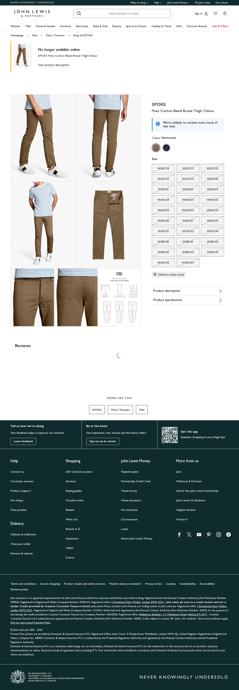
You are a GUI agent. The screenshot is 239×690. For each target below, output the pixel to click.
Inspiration (72, 538)
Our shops (16, 500)
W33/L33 (184, 190)
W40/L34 (185, 263)
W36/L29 (209, 211)
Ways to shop (138, 2)
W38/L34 (185, 253)
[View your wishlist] (215, 13)
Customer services (21, 481)
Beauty (116, 26)
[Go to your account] (206, 13)
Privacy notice (153, 583)
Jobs (178, 471)
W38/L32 (209, 242)
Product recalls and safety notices (84, 583)
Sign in (198, 13)
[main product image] (26, 56)
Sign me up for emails (102, 441)
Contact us (17, 471)
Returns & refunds (21, 553)
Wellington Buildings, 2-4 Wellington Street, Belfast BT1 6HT (173, 614)
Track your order (20, 544)
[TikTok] (228, 536)
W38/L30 (160, 242)
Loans (124, 529)
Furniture (65, 26)
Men (28, 26)
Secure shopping (50, 583)
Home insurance (131, 500)
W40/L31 (209, 253)
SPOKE (97, 409)
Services (71, 481)
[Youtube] (199, 536)
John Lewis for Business (190, 500)
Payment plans (130, 471)
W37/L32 (185, 232)
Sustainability (188, 583)
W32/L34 (185, 180)
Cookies (171, 583)
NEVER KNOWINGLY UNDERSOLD (32, 2)
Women (15, 26)
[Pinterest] (209, 536)
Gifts (179, 26)
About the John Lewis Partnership (197, 490)
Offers (70, 548)
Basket (70, 510)
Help (156, 2)
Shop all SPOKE (83, 35)
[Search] (79, 13)
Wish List (72, 519)
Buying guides (74, 490)
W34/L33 (160, 211)
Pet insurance (129, 510)
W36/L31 (184, 221)
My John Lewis (202, 2)
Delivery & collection (23, 534)
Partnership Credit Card (135, 481)
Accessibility (207, 583)
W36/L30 (160, 221)
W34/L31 (184, 201)
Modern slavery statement (125, 583)
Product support (20, 490)
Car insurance (129, 519)
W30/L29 (160, 169)
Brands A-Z (73, 529)
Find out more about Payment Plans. (30, 622)
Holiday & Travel (161, 26)
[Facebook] (179, 536)
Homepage (17, 35)
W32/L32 (209, 169)
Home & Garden (45, 26)
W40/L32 (160, 263)
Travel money (129, 490)
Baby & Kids (100, 26)
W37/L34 (209, 232)
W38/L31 (184, 242)
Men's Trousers (55, 35)
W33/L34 (209, 190)
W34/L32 (209, 201)
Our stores (221, 2)
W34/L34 (185, 211)
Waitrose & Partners (189, 481)
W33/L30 (209, 180)
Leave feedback (23, 441)
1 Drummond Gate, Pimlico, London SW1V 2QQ (137, 602)
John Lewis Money (177, 2)
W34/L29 (160, 201)
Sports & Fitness (136, 26)
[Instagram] (218, 536)
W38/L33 (160, 253)
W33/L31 (160, 190)
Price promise (18, 510)
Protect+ (182, 519)
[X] (189, 536)
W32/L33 (160, 180)
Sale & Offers (220, 26)
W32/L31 (184, 169)
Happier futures (185, 510)
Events (70, 557)
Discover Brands (197, 26)
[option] (156, 148)
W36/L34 (209, 221)
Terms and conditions (23, 583)
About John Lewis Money (136, 538)
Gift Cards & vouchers (79, 471)
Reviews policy (19, 589)
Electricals (82, 26)
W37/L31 (160, 232)
